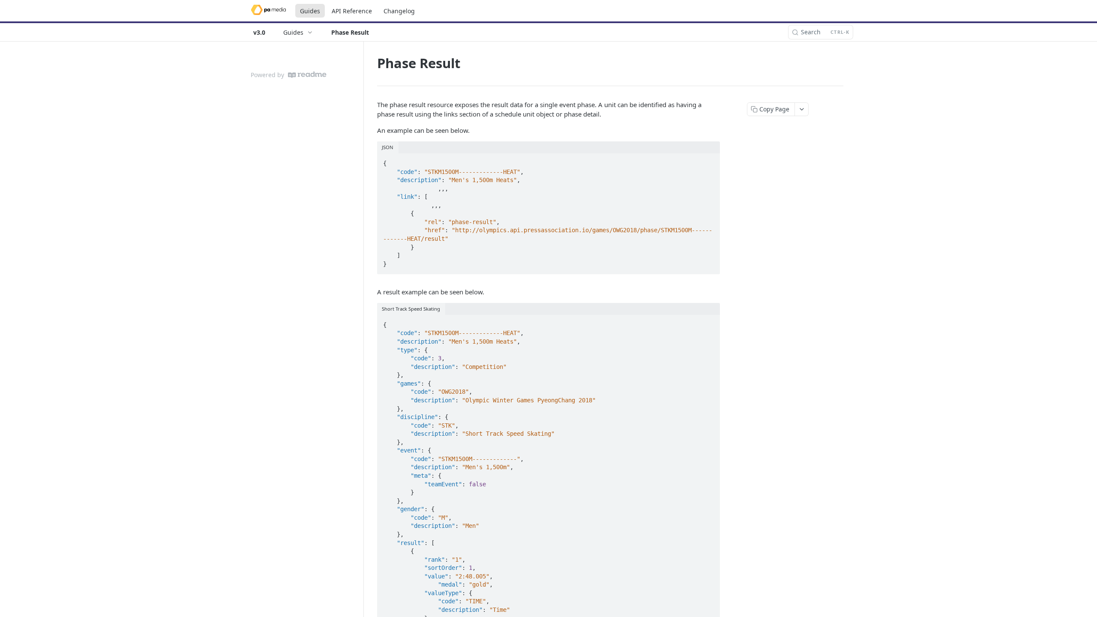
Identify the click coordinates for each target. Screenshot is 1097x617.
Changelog (399, 11)
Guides (310, 11)
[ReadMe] (307, 75)
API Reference (352, 11)
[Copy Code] (709, 160)
